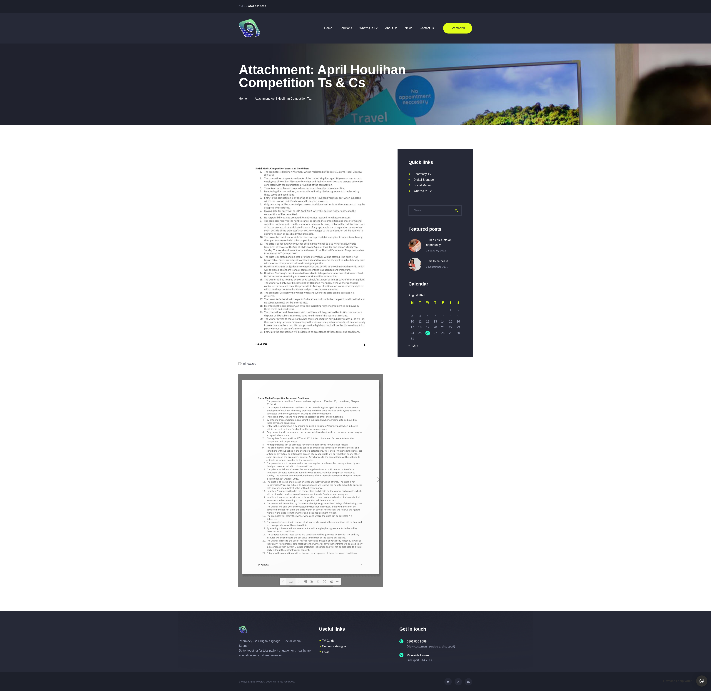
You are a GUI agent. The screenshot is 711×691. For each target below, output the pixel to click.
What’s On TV (422, 191)
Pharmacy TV (422, 174)
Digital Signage (423, 179)
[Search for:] (435, 210)
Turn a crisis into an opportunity (439, 242)
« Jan (414, 345)
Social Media (422, 185)
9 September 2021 (437, 266)
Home (243, 98)
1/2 (291, 581)
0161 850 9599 (257, 6)
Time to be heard (437, 261)
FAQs (325, 651)
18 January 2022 (436, 250)
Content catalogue (334, 646)
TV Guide (328, 640)
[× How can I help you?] (701, 681)
